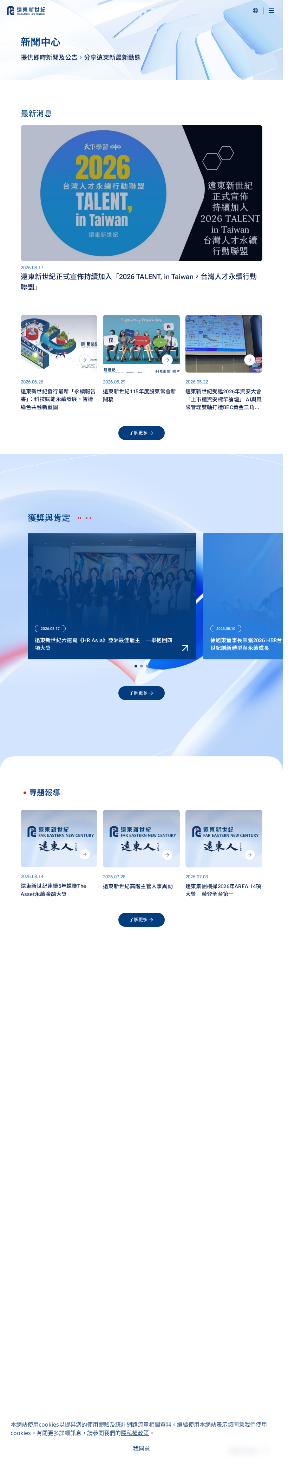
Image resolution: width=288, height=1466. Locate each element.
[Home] (26, 10)
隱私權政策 (135, 1433)
